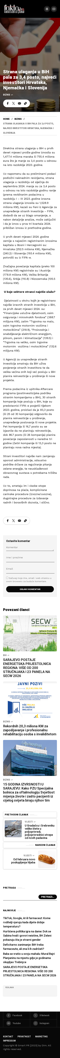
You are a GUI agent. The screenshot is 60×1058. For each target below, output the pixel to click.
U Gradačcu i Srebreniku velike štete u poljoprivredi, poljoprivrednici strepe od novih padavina (39, 832)
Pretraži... (47, 897)
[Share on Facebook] (8, 103)
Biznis (6, 94)
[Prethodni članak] (13, 828)
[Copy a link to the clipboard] (25, 103)
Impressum (9, 1040)
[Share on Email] (19, 103)
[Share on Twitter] (13, 103)
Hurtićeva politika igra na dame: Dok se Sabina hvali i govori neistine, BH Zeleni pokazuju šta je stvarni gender (27, 935)
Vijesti (29, 821)
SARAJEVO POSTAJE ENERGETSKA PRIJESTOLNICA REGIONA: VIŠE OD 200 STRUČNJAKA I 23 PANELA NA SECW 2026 (27, 667)
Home (6, 119)
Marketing (41, 1036)
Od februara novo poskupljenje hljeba (23, 861)
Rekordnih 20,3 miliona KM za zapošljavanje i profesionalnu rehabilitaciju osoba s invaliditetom (29, 730)
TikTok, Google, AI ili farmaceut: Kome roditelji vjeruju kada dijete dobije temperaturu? (26, 922)
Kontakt (8, 1036)
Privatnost (24, 1036)
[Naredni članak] (46, 859)
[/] (47, 9)
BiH (5, 655)
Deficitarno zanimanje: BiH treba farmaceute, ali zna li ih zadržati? (23, 947)
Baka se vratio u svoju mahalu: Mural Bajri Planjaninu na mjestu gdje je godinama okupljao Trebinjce (29, 958)
